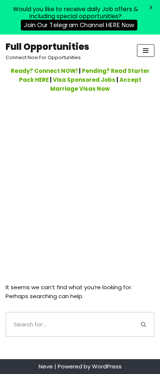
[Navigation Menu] (145, 50)
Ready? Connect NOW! (44, 71)
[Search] (144, 324)
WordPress (107, 366)
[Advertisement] (80, 177)
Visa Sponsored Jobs (84, 80)
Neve (46, 366)
